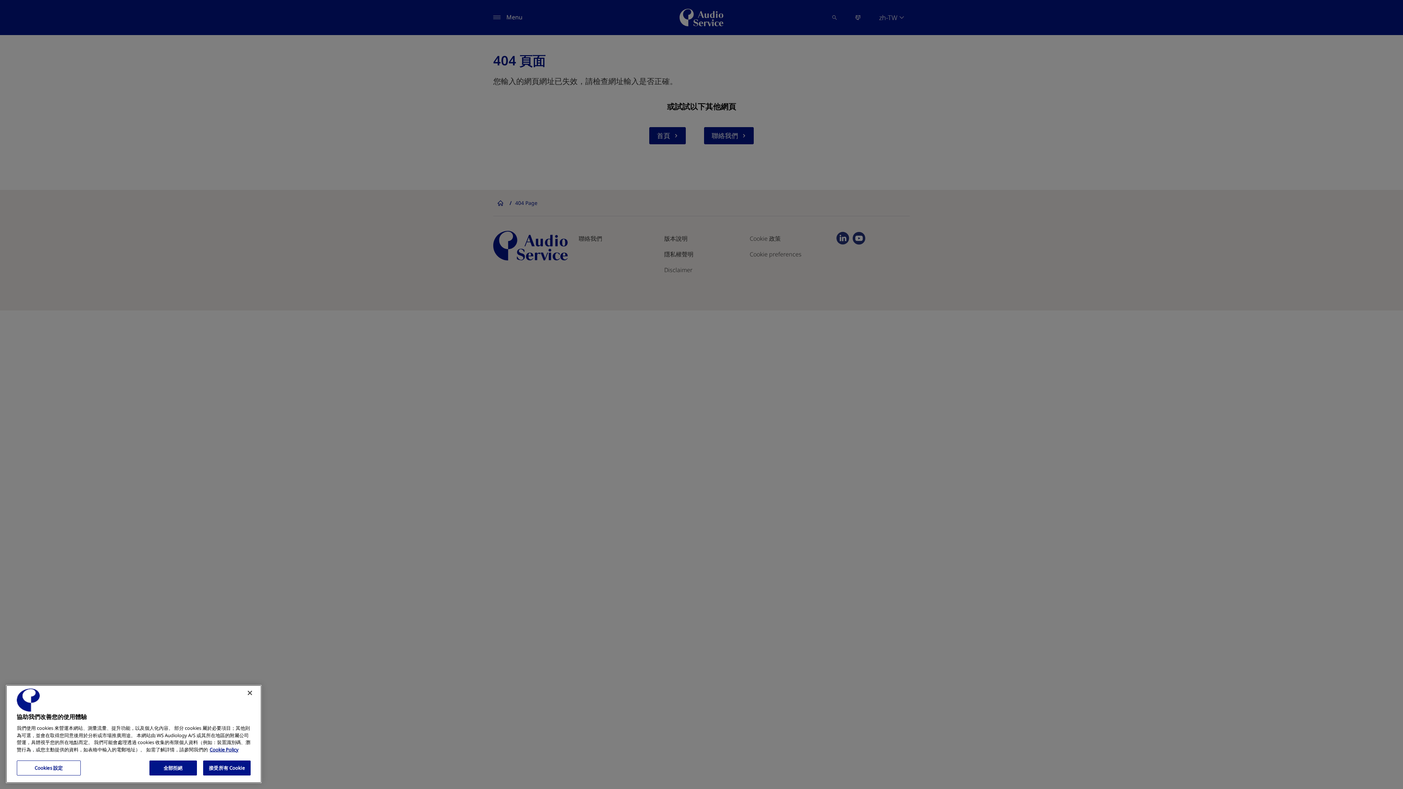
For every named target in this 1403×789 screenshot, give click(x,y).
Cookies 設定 (49, 768)
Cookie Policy (224, 749)
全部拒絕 (173, 768)
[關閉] (250, 693)
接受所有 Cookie (226, 768)
